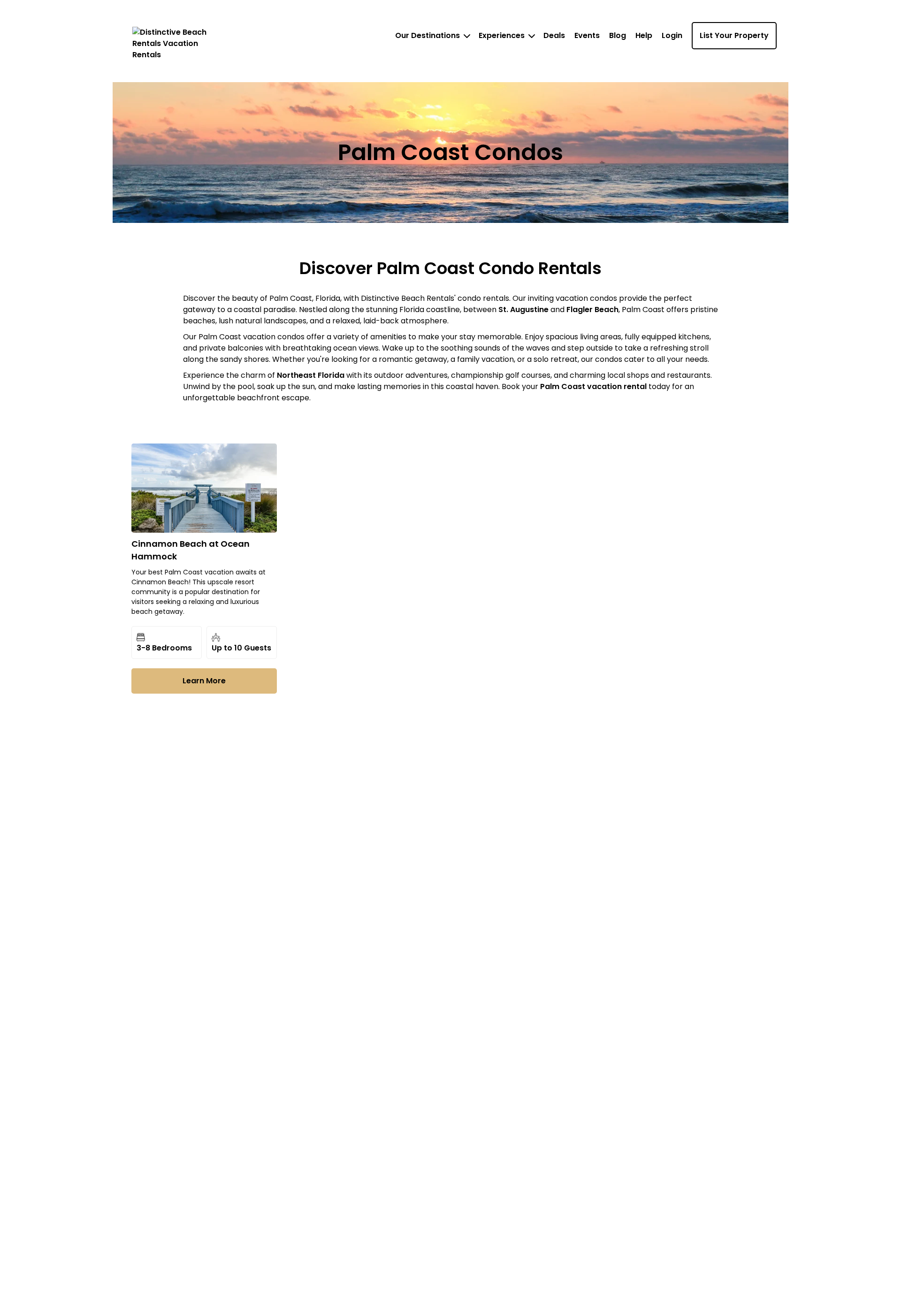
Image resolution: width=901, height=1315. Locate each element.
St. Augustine (523, 309)
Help (643, 35)
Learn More (204, 680)
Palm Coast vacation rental (593, 386)
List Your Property (734, 35)
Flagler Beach (592, 309)
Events (587, 35)
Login (672, 35)
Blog (617, 35)
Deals (554, 35)
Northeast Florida (311, 375)
